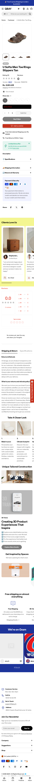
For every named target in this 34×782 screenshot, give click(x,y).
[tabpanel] (17, 384)
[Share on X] (16, 207)
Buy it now (17, 119)
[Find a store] (24, 9)
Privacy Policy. (8, 736)
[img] (9, 78)
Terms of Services (26, 733)
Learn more (16, 148)
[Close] (29, 143)
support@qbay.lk (10, 704)
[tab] (9, 351)
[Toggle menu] (3, 9)
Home (4, 20)
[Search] (30, 14)
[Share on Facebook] (11, 207)
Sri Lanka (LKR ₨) (10, 756)
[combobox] (17, 14)
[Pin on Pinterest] (22, 207)
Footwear (11, 20)
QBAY (10, 82)
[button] (19, 8)
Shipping (5, 87)
